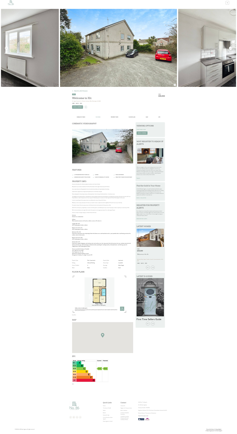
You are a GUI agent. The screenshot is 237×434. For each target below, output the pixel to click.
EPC (159, 117)
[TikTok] (80, 417)
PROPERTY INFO (114, 117)
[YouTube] (77, 417)
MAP (147, 117)
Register (138, 178)
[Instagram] (74, 417)
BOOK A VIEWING (78, 107)
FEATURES (98, 117)
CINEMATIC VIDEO (81, 117)
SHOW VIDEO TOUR (141, 129)
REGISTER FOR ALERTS (142, 218)
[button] (102, 335)
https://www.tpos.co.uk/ (143, 415)
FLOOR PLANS (132, 117)
